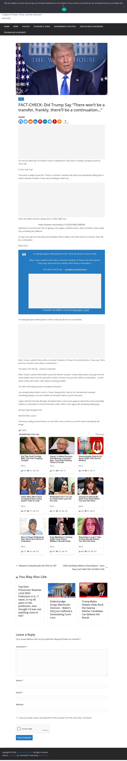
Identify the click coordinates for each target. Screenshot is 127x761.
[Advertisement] (61, 141)
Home (6, 26)
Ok (64, 9)
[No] (124, 6)
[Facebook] (21, 121)
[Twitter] (25, 121)
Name (19, 680)
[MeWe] (45, 121)
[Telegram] (50, 121)
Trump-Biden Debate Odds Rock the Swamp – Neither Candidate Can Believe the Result (92, 609)
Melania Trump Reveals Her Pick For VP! (37, 565)
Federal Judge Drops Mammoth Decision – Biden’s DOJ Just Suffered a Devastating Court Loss (61, 609)
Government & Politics (65, 26)
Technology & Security (15, 32)
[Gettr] (54, 121)
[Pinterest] (40, 121)
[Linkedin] (35, 121)
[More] (59, 121)
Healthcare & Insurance (91, 26)
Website (19, 704)
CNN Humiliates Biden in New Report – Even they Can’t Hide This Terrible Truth (83, 567)
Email (19, 692)
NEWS (15, 26)
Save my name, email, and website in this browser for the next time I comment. (55, 717)
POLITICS (26, 26)
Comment (21, 646)
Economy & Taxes (42, 26)
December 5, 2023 (80, 310)
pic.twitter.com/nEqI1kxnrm (76, 269)
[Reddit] (30, 121)
